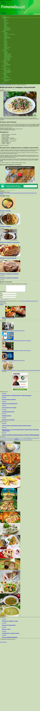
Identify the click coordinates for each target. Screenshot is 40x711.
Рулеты (5, 41)
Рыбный (5, 52)
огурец (3, 439)
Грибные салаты (7, 53)
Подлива (6, 48)
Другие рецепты (7, 29)
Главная (1, 84)
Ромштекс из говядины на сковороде (9, 273)
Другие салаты (7, 60)
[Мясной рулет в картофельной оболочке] (10, 522)
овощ (0, 439)
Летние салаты (7, 55)
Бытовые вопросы (7, 79)
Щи (4, 21)
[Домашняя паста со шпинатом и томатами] (10, 534)
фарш (24, 439)
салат (16, 439)
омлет (5, 439)
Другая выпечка (7, 65)
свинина (20, 439)
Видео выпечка (7, 64)
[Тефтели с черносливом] (10, 569)
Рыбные (5, 33)
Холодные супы (7, 28)
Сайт (1, 297)
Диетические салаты (8, 56)
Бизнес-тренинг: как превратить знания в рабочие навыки (13, 330)
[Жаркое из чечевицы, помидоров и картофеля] (10, 604)
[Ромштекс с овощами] (7, 208)
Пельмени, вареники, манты (9, 34)
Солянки (6, 23)
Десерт (3, 66)
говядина (7, 190)
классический (12, 190)
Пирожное (6, 62)
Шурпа (5, 25)
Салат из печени (7, 57)
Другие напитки (7, 77)
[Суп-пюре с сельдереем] (10, 616)
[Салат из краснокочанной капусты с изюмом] (10, 475)
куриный (26, 438)
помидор (11, 439)
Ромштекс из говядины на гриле (8, 318)
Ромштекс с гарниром (5, 226)
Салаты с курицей (7, 54)
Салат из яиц (6, 58)
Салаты (4, 50)
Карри (5, 46)
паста (7, 439)
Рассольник (6, 22)
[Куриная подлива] (10, 464)
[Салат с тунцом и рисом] (10, 592)
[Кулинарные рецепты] (12, 10)
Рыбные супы (7, 27)
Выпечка (4, 61)
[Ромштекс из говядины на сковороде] (10, 271)
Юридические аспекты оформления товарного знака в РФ (13, 360)
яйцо (31, 439)
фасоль (26, 439)
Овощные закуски (7, 71)
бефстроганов (3, 190)
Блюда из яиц (6, 36)
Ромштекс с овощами (5, 210)
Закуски (4, 68)
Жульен (5, 44)
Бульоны (6, 26)
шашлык (29, 439)
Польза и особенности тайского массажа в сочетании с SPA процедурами (16, 350)
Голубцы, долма (7, 37)
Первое (3, 18)
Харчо (5, 24)
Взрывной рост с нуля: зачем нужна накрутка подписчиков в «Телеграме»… (16, 340)
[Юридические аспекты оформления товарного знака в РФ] (8, 359)
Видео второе (7, 49)
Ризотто (5, 38)
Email (1, 295)
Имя (1, 293)
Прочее (4, 78)
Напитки (4, 73)
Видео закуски (7, 72)
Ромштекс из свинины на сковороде (9, 277)
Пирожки (6, 63)
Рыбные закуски (7, 70)
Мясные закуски (7, 69)
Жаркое (5, 40)
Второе (3, 31)
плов (8, 439)
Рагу (5, 39)
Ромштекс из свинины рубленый (8, 258)
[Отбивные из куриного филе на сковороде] (10, 581)
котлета (16, 438)
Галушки (5, 45)
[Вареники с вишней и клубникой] (10, 557)
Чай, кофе (6, 76)
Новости (5, 81)
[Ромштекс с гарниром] (10, 224)
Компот (5, 75)
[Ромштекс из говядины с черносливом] (8, 240)
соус (22, 439)
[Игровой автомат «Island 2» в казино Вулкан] (8, 499)
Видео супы (6, 30)
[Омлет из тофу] (10, 546)
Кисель (5, 74)
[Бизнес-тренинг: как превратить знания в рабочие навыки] (8, 329)
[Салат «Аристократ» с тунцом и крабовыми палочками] (10, 452)
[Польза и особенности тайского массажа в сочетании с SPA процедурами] (8, 349)
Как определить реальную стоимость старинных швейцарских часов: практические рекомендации (21, 370)
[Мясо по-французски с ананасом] (10, 487)
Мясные (5, 32)
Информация (6, 17)
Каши (5, 43)
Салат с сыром (7, 59)
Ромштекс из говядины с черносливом (9, 242)
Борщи (5, 20)
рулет (13, 439)
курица (29, 438)
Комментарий (3, 291)
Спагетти (6, 42)
